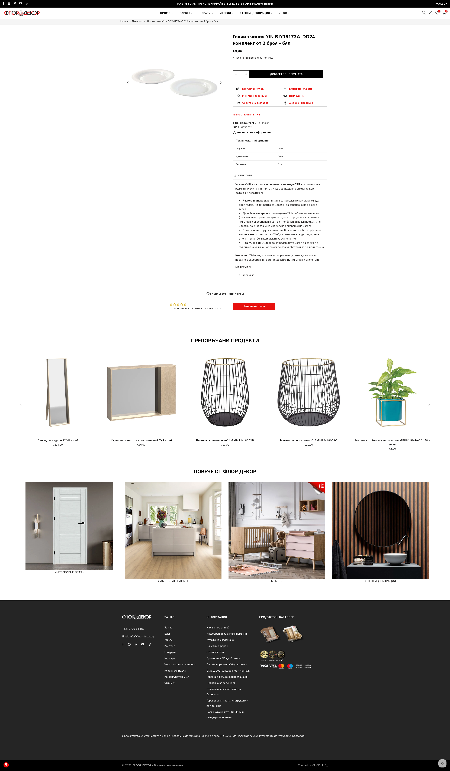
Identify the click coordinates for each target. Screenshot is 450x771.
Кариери (169, 658)
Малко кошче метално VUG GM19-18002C (308, 440)
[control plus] (246, 74)
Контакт (169, 646)
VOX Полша (262, 123)
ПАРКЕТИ (186, 13)
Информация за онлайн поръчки (227, 633)
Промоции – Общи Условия (223, 658)
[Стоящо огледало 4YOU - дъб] (58, 394)
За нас (168, 627)
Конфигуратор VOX (176, 677)
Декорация (138, 21)
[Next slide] (221, 82)
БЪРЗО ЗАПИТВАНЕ (246, 114)
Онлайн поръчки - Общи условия (227, 664)
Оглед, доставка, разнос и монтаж (228, 670)
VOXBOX (169, 683)
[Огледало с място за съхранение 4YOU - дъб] (141, 394)
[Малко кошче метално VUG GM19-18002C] (309, 394)
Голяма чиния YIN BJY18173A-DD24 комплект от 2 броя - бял (182, 21)
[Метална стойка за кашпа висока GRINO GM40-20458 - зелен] (392, 394)
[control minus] (235, 74)
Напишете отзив (254, 306)
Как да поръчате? (218, 627)
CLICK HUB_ (320, 765)
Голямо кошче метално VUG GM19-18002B (225, 440)
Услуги (168, 640)
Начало (124, 21)
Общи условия (215, 652)
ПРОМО (165, 13)
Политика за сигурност (221, 683)
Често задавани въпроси (179, 664)
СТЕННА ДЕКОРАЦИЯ (255, 13)
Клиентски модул (175, 670)
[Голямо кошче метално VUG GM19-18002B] (225, 394)
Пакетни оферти (217, 646)
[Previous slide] (128, 82)
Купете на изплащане (220, 640)
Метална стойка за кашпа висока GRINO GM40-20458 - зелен (392, 442)
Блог (167, 633)
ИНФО (283, 13)
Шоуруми (170, 652)
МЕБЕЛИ (225, 13)
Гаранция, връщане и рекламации (227, 677)
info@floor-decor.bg (142, 636)
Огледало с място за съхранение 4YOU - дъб (141, 440)
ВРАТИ (206, 13)
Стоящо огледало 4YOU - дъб (58, 440)
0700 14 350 (136, 629)
